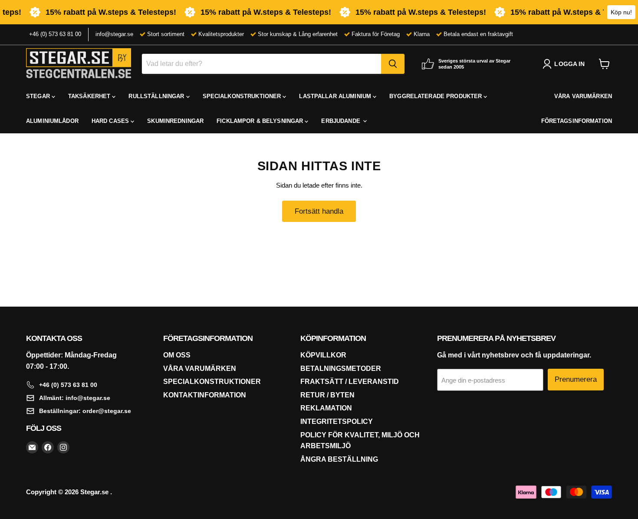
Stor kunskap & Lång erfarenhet (298, 34)
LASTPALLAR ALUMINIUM (336, 96)
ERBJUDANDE (341, 121)
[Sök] (393, 64)
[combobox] (261, 64)
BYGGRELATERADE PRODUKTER (436, 96)
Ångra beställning (339, 459)
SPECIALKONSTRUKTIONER (243, 96)
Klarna (422, 34)
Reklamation (326, 408)
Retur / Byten (327, 395)
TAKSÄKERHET (90, 96)
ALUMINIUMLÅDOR (52, 121)
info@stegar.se (114, 34)
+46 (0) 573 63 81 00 (55, 34)
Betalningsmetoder (340, 368)
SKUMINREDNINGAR (175, 121)
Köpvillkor (323, 355)
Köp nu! (621, 12)
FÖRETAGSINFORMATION (576, 121)
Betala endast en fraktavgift (478, 34)
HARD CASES (111, 121)
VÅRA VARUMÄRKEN (583, 96)
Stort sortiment (165, 34)
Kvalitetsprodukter (221, 34)
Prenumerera (576, 379)
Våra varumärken (199, 368)
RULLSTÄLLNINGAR (157, 96)
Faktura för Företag (376, 34)
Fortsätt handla (319, 211)
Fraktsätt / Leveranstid (349, 381)
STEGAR (39, 96)
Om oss (177, 355)
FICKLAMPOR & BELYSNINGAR (261, 121)
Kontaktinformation (204, 395)
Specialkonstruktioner (212, 381)
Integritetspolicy (336, 421)
